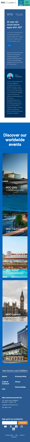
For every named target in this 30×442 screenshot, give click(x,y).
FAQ (3, 389)
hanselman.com (11, 85)
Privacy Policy (20, 376)
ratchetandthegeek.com (15, 104)
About (4, 376)
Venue (17, 382)
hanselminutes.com (17, 96)
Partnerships (20, 387)
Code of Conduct (5, 383)
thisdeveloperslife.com (13, 100)
